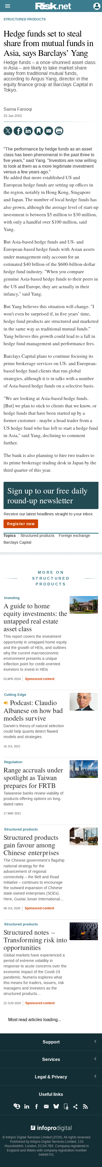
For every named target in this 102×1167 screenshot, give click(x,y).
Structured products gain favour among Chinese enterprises (31, 844)
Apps (66, 1106)
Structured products (25, 19)
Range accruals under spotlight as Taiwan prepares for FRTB (33, 777)
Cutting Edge (15, 694)
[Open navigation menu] (5, 6)
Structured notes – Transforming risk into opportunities (35, 939)
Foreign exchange (74, 536)
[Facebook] (18, 131)
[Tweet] (8, 131)
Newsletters (46, 1106)
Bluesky (56, 1106)
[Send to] (48, 131)
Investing (12, 597)
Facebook (36, 1106)
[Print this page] (59, 131)
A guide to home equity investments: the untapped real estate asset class (35, 617)
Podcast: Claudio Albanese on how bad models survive (33, 710)
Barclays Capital (17, 542)
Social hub (75, 1106)
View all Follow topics (17, 1106)
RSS (85, 1106)
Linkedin (26, 1106)
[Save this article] (38, 131)
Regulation (13, 762)
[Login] (96, 6)
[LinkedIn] (28, 131)
